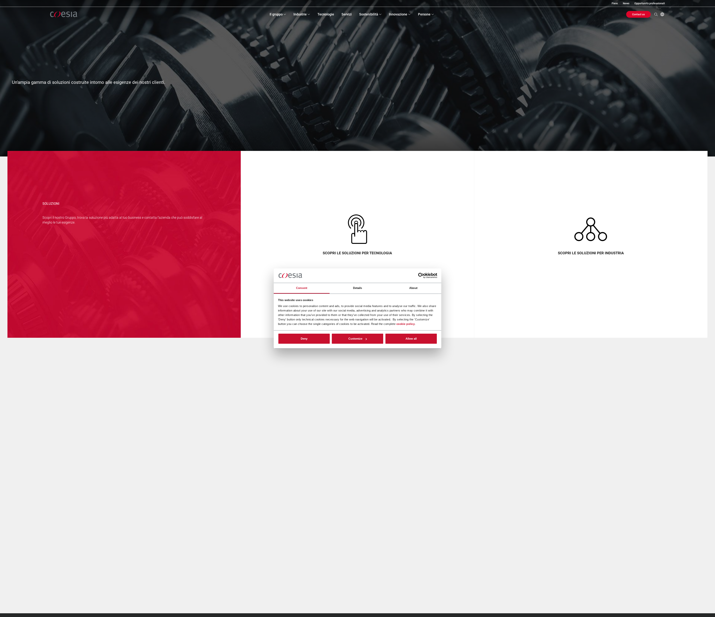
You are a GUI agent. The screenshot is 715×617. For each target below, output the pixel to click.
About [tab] (413, 287)
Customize (355, 338)
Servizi (346, 14)
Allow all (411, 338)
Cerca (656, 14)
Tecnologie (325, 14)
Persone (424, 14)
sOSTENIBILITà (368, 14)
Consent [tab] (301, 287)
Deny (304, 338)
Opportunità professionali (649, 3)
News (626, 3)
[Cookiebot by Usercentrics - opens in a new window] (421, 276)
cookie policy (405, 323)
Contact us (638, 14)
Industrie (300, 14)
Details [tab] (357, 287)
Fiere (615, 3)
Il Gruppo (276, 14)
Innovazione (398, 14)
